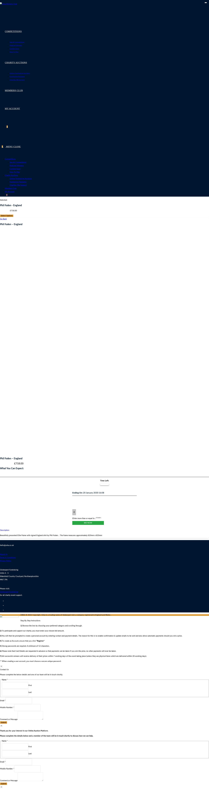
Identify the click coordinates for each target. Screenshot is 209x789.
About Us (3, 554)
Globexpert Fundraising (9, 592)
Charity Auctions (11, 175)
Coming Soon (15, 169)
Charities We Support (18, 185)
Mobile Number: (7, 707)
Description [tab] (4, 530)
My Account (9, 192)
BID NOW (88, 523)
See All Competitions (18, 162)
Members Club (10, 188)
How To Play (15, 172)
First (30, 685)
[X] (5, 601)
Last (30, 692)
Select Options (7, 216)
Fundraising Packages (18, 182)
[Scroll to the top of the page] (21, 617)
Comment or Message (9, 719)
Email (3, 701)
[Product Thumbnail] (206, 2)
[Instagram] (5, 610)
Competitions (10, 159)
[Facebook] (5, 605)
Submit (3, 722)
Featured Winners (17, 166)
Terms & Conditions (8, 558)
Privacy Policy (5, 561)
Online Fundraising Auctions (21, 179)
